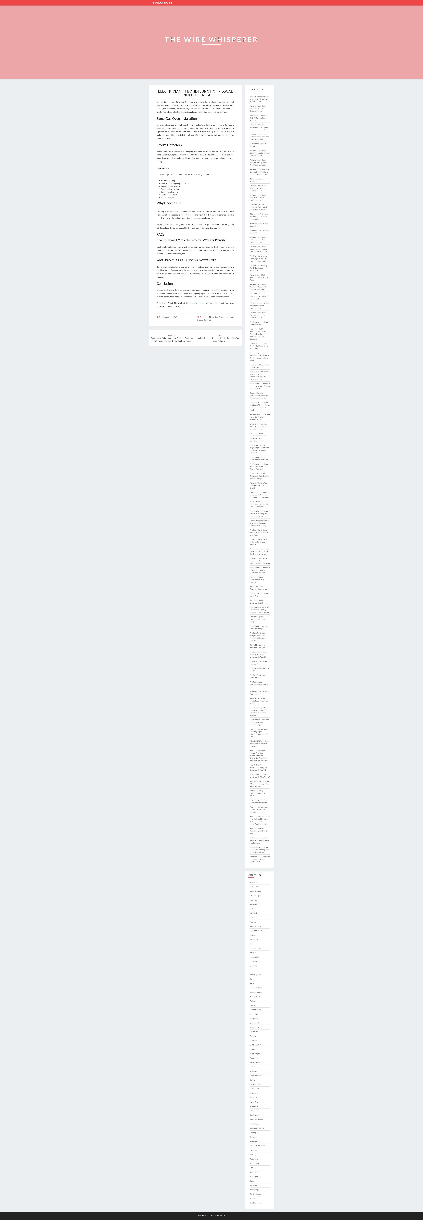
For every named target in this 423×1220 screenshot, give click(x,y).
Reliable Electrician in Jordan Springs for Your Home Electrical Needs (258, 249)
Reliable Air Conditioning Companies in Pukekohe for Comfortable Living (259, 172)
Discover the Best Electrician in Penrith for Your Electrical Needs (259, 395)
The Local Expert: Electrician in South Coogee (257, 619)
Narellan (253, 1168)
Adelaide (253, 952)
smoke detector (204, 320)
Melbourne (254, 939)
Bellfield (253, 1080)
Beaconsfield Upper (257, 1146)
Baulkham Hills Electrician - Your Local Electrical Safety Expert (260, 859)
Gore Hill (253, 970)
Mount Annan (255, 1172)
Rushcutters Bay (256, 931)
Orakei (252, 917)
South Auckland (256, 891)
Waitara (253, 1001)
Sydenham (254, 1106)
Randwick (253, 904)
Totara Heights (255, 895)
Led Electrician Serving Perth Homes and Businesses (258, 268)
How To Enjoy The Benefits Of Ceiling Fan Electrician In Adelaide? (258, 767)
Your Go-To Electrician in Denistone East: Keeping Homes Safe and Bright (259, 504)
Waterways (254, 1159)
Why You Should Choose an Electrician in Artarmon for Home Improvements (260, 494)
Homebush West (256, 948)
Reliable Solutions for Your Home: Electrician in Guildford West (260, 417)
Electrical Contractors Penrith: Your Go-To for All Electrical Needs (260, 426)
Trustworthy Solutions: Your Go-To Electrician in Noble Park (259, 346)
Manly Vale (254, 1102)
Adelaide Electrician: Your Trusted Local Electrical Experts (259, 700)
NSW (175, 317)
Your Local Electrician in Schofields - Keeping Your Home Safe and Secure (259, 849)
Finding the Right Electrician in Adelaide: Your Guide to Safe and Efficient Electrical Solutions (258, 334)
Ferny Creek (254, 1124)
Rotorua (253, 922)
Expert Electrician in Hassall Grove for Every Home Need (258, 296)
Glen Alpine (254, 1176)
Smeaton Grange (256, 1119)
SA (251, 979)
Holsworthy (254, 1031)
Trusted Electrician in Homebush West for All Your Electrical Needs (258, 207)
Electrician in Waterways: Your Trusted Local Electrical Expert (259, 722)
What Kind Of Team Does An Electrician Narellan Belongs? (259, 743)
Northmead (254, 1163)
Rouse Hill (254, 1110)
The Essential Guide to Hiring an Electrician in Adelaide (258, 542)
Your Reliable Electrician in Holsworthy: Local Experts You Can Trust (260, 386)
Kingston (253, 935)
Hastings (253, 900)
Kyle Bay (253, 1154)
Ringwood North (256, 1027)
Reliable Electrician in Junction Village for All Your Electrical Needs (258, 287)
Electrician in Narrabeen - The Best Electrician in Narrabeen (259, 809)
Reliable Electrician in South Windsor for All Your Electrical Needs (259, 153)
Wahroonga (254, 1190)
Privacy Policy (221, 1215)
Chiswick (253, 1067)
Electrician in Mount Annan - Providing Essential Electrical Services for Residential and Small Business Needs (259, 755)
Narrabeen (254, 1185)
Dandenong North (256, 1084)
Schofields (254, 1198)
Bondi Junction (165, 317)
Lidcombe (253, 961)
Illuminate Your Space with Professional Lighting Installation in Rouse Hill (260, 609)
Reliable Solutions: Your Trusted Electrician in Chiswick (259, 485)
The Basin (253, 1040)
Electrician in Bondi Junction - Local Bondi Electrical (195, 93)
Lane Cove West (256, 988)
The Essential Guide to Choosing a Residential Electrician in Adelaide (258, 258)
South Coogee (255, 1115)
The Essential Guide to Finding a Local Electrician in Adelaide (260, 532)
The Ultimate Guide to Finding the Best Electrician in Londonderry (260, 560)
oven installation (226, 317)
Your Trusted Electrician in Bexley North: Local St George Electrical (259, 466)
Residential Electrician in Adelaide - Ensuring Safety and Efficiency (259, 783)
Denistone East (255, 1075)
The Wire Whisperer (161, 2)
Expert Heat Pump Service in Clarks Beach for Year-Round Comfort (259, 99)
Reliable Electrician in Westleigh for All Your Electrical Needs (258, 315)
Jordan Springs (255, 974)
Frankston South (256, 1010)
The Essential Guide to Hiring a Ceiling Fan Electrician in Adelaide (258, 654)
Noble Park (254, 1014)
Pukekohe (253, 882)
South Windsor (255, 926)
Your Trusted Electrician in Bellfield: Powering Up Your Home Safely (259, 513)
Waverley (253, 1097)
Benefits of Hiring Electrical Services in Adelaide (257, 793)
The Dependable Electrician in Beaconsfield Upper (260, 684)
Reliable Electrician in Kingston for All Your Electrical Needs (258, 188)
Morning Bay (254, 1133)
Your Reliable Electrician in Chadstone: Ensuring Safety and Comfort (260, 570)
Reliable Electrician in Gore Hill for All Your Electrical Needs (258, 239)
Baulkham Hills (255, 1203)
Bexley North (255, 1062)
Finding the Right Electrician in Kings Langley (257, 579)
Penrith (253, 1036)
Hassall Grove (255, 996)
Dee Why (253, 1181)
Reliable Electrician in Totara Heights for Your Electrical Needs (259, 108)
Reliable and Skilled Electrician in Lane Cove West (259, 277)
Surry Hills (254, 1141)
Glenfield (253, 966)
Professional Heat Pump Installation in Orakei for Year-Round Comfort (259, 136)
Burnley (253, 944)
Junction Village (256, 992)
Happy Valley (255, 957)
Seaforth (253, 1137)
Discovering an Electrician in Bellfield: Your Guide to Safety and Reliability (259, 523)
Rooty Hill (254, 1058)
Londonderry (254, 1089)
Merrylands (254, 1018)
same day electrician (209, 317)
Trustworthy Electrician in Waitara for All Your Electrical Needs (260, 305)
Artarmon (253, 1071)
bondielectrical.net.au (195, 303)
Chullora (253, 1049)
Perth (252, 983)
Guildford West (255, 1045)
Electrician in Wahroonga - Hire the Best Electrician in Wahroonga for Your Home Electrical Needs (172, 338)
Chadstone (254, 1093)
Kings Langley (255, 1053)
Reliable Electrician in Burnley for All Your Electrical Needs (258, 197)
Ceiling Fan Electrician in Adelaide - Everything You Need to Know (218, 338)
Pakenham (254, 1150)
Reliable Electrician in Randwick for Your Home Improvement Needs (259, 127)
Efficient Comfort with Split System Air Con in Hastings (258, 118)
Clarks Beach (255, 887)
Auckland (253, 913)
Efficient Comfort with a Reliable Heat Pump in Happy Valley (259, 216)
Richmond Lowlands (257, 1128)
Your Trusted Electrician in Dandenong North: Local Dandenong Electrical (259, 551)
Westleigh (254, 1005)
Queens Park (254, 1023)
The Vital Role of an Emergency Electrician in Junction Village (259, 476)
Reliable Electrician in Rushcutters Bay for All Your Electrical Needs (258, 162)
